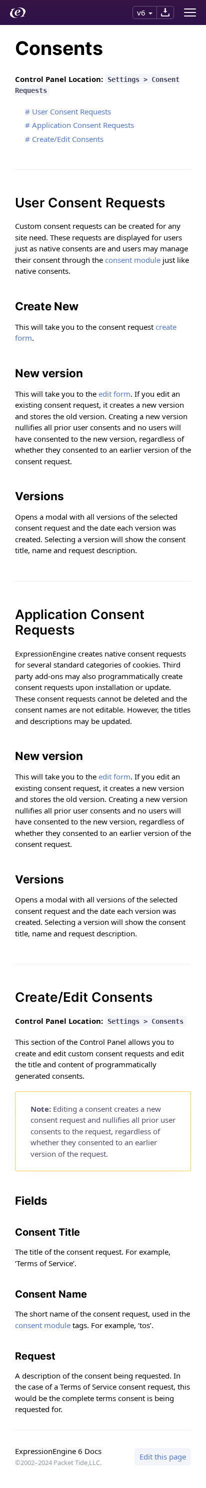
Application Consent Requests (83, 125)
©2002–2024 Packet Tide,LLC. (58, 1462)
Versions (39, 496)
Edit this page (163, 1457)
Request (35, 1356)
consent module (132, 260)
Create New (46, 306)
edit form (114, 394)
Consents (59, 48)
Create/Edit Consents (68, 139)
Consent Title (47, 1232)
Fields (31, 1200)
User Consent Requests (71, 111)
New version (49, 373)
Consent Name (51, 1294)
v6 (141, 12)
